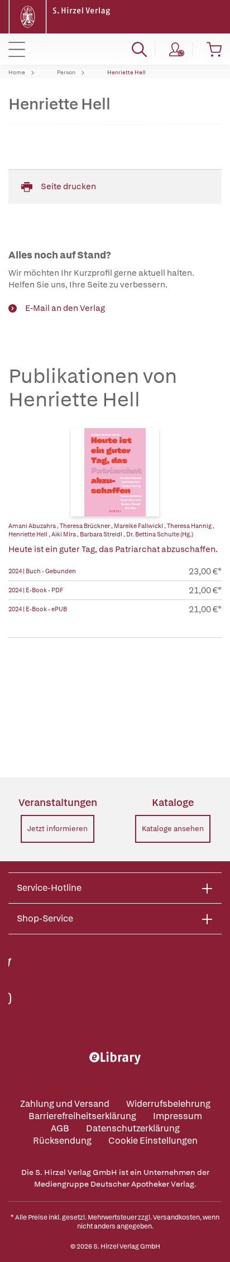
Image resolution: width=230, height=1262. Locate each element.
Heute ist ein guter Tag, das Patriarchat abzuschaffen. (113, 549)
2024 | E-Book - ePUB (37, 609)
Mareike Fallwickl (139, 526)
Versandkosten (176, 1217)
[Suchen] (139, 49)
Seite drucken (68, 186)
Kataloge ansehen (173, 828)
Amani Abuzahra (32, 526)
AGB (60, 1128)
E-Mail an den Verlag (65, 308)
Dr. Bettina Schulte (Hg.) (159, 534)
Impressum (177, 1116)
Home (16, 72)
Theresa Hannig (190, 526)
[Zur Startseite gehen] (60, 16)
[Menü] (16, 49)
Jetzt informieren (57, 828)
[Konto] (177, 49)
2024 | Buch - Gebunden (42, 571)
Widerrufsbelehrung (168, 1104)
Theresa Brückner (85, 526)
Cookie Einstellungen (153, 1140)
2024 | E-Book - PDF (35, 590)
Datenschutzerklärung (133, 1128)
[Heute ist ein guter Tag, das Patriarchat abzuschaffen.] (115, 472)
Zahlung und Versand (64, 1104)
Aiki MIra (64, 534)
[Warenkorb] (214, 49)
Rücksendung (62, 1140)
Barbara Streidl (101, 534)
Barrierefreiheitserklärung (82, 1116)
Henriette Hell (126, 72)
